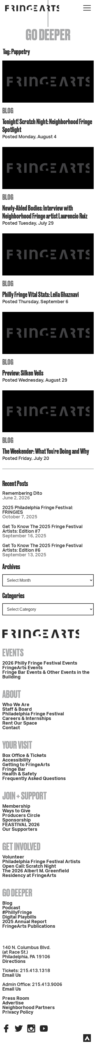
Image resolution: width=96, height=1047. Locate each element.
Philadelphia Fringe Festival (33, 714)
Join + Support (24, 796)
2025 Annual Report (24, 922)
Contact (11, 728)
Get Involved (21, 846)
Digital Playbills (19, 917)
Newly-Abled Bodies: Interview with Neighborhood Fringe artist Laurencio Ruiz (45, 212)
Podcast (11, 908)
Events (13, 652)
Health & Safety (19, 774)
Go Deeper (17, 892)
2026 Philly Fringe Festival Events (39, 663)
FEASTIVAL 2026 (21, 825)
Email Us (11, 975)
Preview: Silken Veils (22, 373)
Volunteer (13, 857)
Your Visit (17, 745)
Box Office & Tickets (24, 755)
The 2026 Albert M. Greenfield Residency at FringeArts (35, 873)
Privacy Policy (17, 1012)
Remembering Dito (22, 493)
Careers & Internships (26, 718)
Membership (16, 806)
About (11, 694)
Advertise (13, 1003)
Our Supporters (19, 829)
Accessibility (16, 760)
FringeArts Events (22, 668)
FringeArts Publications (28, 926)
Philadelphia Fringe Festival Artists (41, 862)
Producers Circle (21, 815)
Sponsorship (16, 820)
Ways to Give (16, 811)
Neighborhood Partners (28, 1007)
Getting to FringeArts (26, 765)
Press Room (15, 998)
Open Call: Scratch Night (29, 866)
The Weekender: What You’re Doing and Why (45, 451)
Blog (7, 903)
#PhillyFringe (17, 912)
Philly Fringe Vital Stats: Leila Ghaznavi (40, 294)
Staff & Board (17, 709)
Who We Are (15, 705)
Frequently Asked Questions (34, 778)
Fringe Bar (14, 769)
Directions (14, 961)
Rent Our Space (19, 723)
